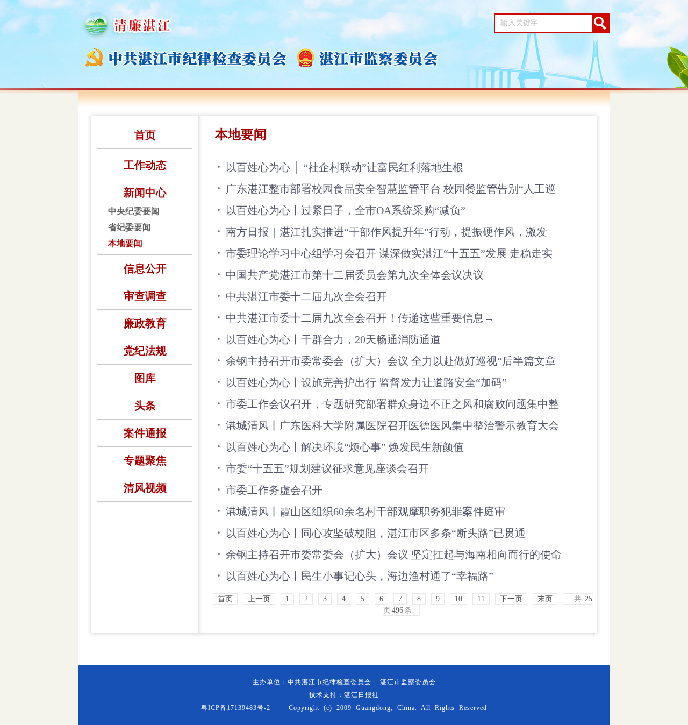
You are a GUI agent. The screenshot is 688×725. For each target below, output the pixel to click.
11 (481, 599)
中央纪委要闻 (134, 211)
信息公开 (145, 268)
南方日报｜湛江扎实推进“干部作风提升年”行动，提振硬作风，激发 (386, 232)
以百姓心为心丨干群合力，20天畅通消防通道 (333, 339)
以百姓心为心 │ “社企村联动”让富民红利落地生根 (344, 167)
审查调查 (145, 296)
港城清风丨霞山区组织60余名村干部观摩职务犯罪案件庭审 (365, 511)
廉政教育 (145, 323)
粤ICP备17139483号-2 (235, 708)
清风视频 (145, 488)
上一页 (259, 599)
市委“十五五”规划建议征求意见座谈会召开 (327, 468)
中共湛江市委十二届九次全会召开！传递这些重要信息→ (360, 318)
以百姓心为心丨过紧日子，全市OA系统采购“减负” (345, 210)
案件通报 (145, 433)
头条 (145, 405)
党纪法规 (145, 351)
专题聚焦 (145, 460)
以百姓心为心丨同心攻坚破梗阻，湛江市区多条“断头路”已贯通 (376, 533)
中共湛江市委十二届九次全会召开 (306, 296)
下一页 (511, 599)
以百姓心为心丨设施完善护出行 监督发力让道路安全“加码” (366, 382)
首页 (145, 135)
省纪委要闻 (129, 227)
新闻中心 (145, 192)
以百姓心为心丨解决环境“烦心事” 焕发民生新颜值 (345, 447)
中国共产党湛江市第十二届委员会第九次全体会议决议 (355, 275)
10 (458, 599)
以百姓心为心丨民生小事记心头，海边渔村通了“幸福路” (359, 576)
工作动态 (145, 165)
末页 (545, 599)
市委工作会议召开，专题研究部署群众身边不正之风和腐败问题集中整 (392, 404)
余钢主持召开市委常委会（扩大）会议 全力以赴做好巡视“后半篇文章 (391, 361)
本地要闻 (125, 243)
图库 (145, 378)
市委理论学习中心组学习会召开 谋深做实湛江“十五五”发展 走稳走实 (389, 253)
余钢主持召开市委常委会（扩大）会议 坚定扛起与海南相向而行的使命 (394, 554)
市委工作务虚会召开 (274, 490)
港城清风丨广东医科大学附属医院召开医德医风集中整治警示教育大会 (392, 425)
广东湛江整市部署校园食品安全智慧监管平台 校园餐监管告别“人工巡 (391, 189)
